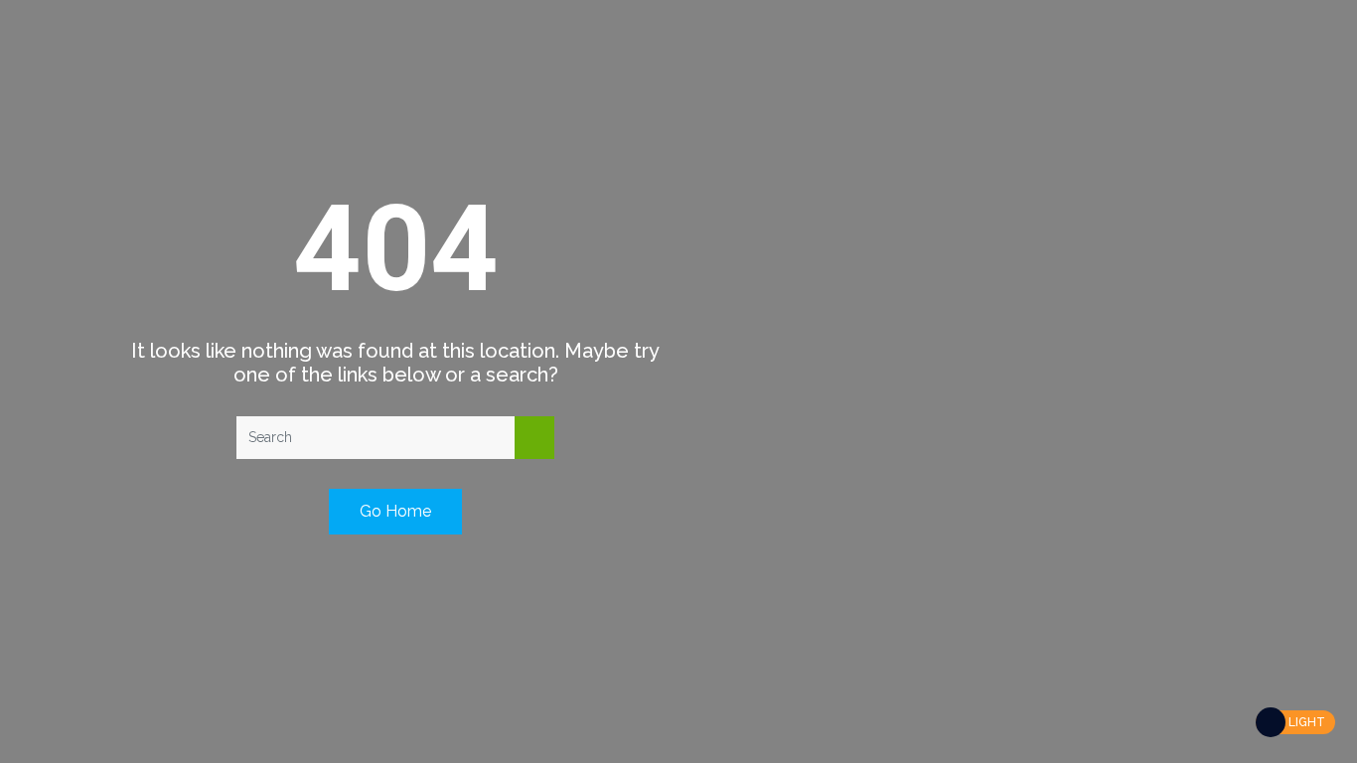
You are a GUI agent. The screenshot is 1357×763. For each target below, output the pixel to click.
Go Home (395, 511)
